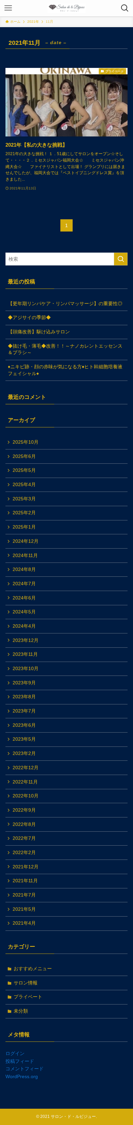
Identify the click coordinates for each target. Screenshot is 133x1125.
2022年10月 (26, 795)
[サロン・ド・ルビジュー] (66, 8)
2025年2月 (24, 512)
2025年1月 (24, 527)
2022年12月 (26, 767)
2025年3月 (24, 498)
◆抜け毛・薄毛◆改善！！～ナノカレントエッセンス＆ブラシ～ (65, 349)
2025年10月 (26, 442)
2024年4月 (24, 626)
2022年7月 (24, 838)
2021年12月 (26, 866)
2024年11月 (25, 555)
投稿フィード (19, 1061)
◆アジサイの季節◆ (29, 317)
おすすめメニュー (33, 968)
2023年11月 (25, 654)
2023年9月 (24, 682)
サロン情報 (26, 982)
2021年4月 (24, 923)
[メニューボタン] (8, 8)
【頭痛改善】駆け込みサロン (39, 331)
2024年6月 (24, 598)
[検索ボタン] (125, 8)
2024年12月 (26, 541)
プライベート (28, 996)
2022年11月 (25, 782)
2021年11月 (25, 880)
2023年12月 (26, 640)
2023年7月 (24, 711)
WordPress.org (21, 1076)
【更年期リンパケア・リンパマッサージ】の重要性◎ (65, 303)
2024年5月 (24, 611)
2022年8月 (24, 824)
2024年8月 (24, 569)
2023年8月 (24, 696)
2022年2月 (24, 852)
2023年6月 (24, 725)
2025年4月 (24, 484)
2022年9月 (24, 810)
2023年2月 (24, 753)
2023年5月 (24, 739)
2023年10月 (26, 668)
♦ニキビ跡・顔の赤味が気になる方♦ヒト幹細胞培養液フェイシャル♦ (65, 370)
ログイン (15, 1053)
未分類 (21, 1011)
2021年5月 (24, 909)
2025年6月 (24, 456)
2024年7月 (24, 583)
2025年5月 (24, 470)
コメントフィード (24, 1068)
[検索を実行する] (121, 259)
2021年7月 (24, 895)
